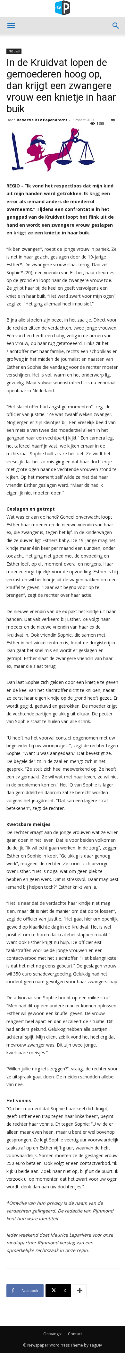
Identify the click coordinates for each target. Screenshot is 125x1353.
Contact (75, 1334)
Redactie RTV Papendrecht (42, 119)
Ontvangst (52, 1334)
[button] (11, 25)
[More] (80, 1290)
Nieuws (14, 51)
